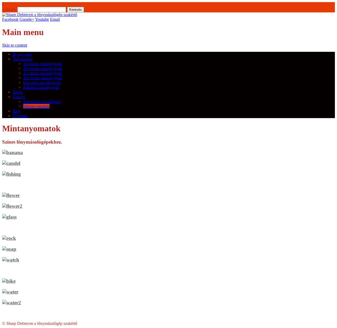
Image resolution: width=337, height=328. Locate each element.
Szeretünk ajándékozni (42, 101)
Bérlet (18, 92)
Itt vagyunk (22, 54)
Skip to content (14, 45)
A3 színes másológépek (42, 77)
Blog (17, 111)
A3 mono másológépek (42, 73)
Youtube (42, 19)
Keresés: (9, 9)
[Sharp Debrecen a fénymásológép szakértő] (39, 14)
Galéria (19, 96)
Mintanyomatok (36, 106)
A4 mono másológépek (42, 63)
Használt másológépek (42, 82)
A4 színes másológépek (42, 68)
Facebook (10, 19)
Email (55, 19)
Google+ (26, 19)
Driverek (20, 115)
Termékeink (22, 59)
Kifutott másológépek (41, 87)
